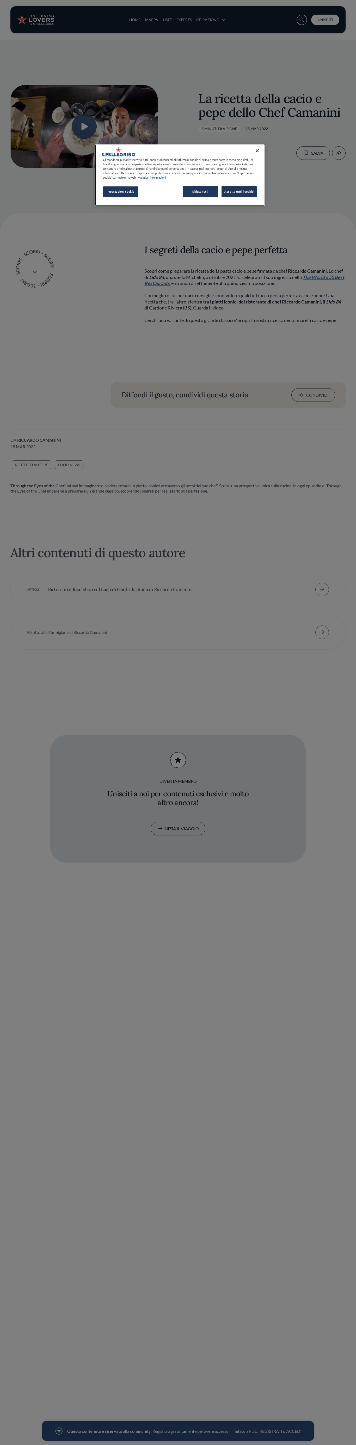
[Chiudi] (257, 150)
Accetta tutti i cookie (239, 191)
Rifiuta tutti (200, 191)
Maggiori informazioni (152, 177)
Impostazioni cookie (120, 191)
